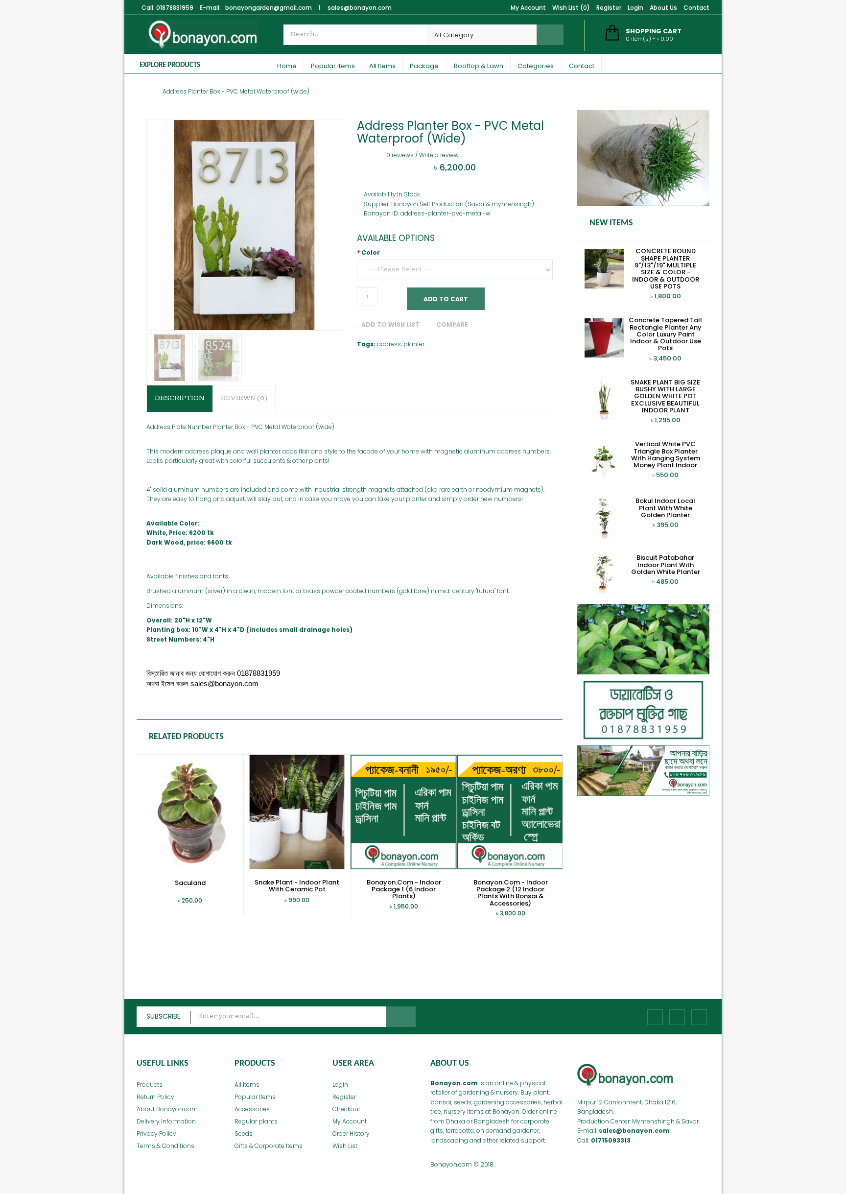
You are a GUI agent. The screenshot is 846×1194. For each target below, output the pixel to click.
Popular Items (255, 1097)
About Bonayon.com (167, 1109)
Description (180, 399)
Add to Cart (445, 299)
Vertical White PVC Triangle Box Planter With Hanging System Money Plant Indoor (665, 454)
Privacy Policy (156, 1133)
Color (370, 252)
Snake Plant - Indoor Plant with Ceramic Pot (297, 886)
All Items (247, 1084)
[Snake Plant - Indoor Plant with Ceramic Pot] (297, 811)
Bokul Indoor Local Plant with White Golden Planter (665, 508)
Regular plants (256, 1121)
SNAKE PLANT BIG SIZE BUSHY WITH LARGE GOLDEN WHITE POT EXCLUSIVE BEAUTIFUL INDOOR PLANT (665, 396)
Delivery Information (166, 1121)
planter (413, 344)
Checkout (346, 1109)
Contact (696, 7)
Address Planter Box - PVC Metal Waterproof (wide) (236, 91)
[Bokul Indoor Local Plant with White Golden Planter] (604, 518)
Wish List (344, 1146)
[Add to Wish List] (164, 905)
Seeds (244, 1133)
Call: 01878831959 (167, 7)
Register (608, 7)
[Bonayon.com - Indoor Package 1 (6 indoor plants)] (404, 811)
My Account (528, 7)
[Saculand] (190, 812)
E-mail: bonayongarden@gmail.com (256, 7)
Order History (351, 1133)
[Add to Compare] (182, 905)
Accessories (252, 1109)
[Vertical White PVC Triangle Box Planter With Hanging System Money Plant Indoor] (604, 461)
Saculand (190, 882)
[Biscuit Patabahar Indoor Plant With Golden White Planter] (604, 575)
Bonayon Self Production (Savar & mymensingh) (462, 204)
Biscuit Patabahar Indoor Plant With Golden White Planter (665, 564)
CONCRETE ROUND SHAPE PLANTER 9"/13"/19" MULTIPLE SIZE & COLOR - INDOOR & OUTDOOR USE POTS (665, 268)
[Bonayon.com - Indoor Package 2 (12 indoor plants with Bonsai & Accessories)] (510, 811)
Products (150, 1084)
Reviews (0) (244, 399)
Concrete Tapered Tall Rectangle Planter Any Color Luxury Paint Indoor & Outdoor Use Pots (665, 334)
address (389, 344)
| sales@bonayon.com (355, 7)
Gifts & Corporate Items (269, 1146)
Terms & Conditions (165, 1146)
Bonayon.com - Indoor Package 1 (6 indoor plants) (404, 889)
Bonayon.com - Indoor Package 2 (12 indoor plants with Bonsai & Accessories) (510, 893)
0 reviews (400, 155)
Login (635, 7)
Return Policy (155, 1097)
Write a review (439, 155)
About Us (663, 7)
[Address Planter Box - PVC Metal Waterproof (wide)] (169, 357)
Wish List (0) (571, 7)
